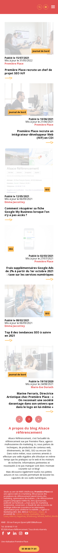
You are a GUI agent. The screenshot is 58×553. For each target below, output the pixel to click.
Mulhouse (32, 512)
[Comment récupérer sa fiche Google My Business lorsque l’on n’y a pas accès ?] (29, 170)
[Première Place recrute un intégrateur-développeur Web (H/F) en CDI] (29, 99)
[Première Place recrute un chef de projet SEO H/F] (29, 38)
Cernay (26, 514)
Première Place (14, 63)
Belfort (48, 516)
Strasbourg (31, 516)
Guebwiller (34, 514)
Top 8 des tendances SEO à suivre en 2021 (28, 334)
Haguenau (21, 516)
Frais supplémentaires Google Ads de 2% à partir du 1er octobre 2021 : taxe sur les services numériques (29, 271)
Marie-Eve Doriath (42, 387)
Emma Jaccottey (15, 202)
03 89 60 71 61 (29, 548)
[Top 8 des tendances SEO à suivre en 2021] (29, 301)
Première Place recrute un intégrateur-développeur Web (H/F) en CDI (32, 134)
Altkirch (12, 516)
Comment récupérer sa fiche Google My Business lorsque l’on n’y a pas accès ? (27, 212)
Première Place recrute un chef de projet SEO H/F (28, 71)
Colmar (18, 514)
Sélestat (40, 516)
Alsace (41, 512)
